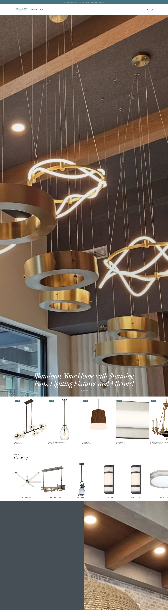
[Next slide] (151, 421)
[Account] (147, 9)
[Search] (143, 9)
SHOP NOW (84, 391)
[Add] (44, 437)
